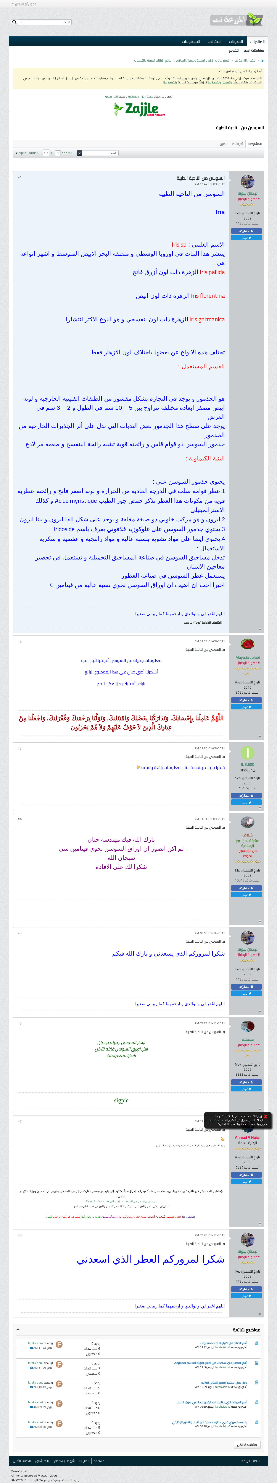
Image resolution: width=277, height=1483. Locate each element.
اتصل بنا (84, 1461)
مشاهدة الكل (247, 1445)
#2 (20, 641)
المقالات (215, 41)
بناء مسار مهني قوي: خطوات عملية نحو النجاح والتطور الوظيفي (209, 1422)
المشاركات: (251, 223)
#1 (20, 177)
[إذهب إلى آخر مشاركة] (31, 1348)
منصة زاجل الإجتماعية (141, 96)
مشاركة (244, 231)
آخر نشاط (237, 144)
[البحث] (14, 22)
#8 (20, 1235)
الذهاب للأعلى (22, 1461)
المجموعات (191, 41)
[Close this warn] (265, 1116)
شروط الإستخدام (64, 1461)
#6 (20, 1023)
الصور (223, 144)
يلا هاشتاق (42, 1461)
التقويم (234, 50)
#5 (20, 933)
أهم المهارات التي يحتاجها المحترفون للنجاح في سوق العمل (212, 1402)
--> (105, 1201)
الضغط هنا (214, 1120)
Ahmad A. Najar (93, 1201)
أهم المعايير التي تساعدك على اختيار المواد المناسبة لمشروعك (210, 1362)
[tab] (254, 144)
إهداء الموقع (113, 1201)
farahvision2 (222, 1347)
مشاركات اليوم (254, 50)
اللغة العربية (251, 1461)
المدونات (236, 41)
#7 (20, 1121)
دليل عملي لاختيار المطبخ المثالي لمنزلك (224, 1382)
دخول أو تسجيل (25, 4)
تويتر (245, 237)
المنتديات (257, 41)
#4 (20, 819)
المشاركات (255, 144)
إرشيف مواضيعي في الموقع (138, 1201)
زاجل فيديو (111, 96)
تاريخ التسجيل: (250, 213)
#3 (20, 748)
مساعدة (99, 1461)
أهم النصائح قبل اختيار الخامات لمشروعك (223, 1343)
